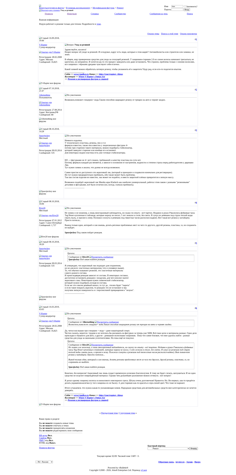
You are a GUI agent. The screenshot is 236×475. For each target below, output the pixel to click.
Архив (189, 462)
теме (99, 24)
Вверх (197, 462)
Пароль (167, 9)
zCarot (144, 470)
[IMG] (42, 440)
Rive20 (42, 208)
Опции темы (153, 34)
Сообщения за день (159, 14)
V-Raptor (43, 45)
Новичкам (72, 14)
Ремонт (120, 8)
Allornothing (44, 95)
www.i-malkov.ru (81, 74)
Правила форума (47, 448)
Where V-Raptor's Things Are (92, 76)
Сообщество (120, 14)
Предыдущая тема (109, 413)
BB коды (43, 435)
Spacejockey (44, 135)
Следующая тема (127, 413)
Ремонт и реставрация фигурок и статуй (88, 79)
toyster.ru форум (56, 8)
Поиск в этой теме (169, 34)
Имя (166, 6)
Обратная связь (166, 462)
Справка (95, 14)
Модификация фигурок (103, 8)
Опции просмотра (188, 34)
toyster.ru (180, 462)
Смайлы (43, 438)
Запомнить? (191, 6)
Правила (49, 14)
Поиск (190, 14)
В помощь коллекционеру (78, 8)
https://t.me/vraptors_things (111, 74)
